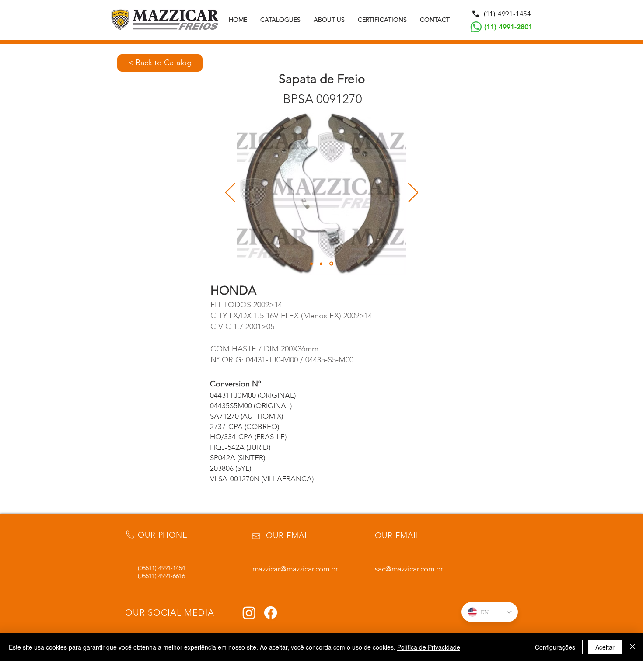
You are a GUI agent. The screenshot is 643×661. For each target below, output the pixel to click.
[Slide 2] (321, 263)
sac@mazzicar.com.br (409, 568)
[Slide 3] (331, 264)
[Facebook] (270, 612)
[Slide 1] (311, 263)
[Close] (632, 647)
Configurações (555, 647)
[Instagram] (249, 612)
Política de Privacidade (428, 647)
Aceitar (605, 647)
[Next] (413, 193)
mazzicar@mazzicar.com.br (295, 568)
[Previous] (230, 193)
